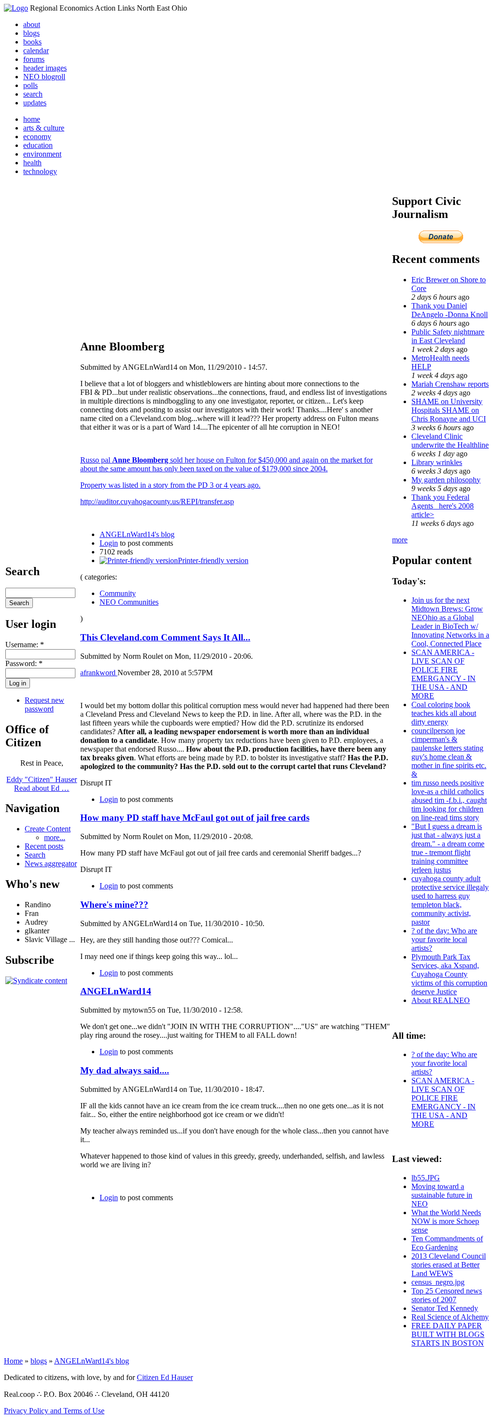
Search (35, 855)
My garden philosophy (445, 480)
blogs (31, 33)
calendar (36, 50)
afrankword (98, 672)
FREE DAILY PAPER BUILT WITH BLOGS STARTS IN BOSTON (447, 1334)
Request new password (44, 704)
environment (42, 154)
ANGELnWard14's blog (137, 534)
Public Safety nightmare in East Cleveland (447, 336)
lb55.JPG (425, 1178)
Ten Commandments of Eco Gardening (447, 1242)
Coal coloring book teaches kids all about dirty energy (443, 713)
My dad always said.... (124, 1070)
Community (118, 593)
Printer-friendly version (213, 560)
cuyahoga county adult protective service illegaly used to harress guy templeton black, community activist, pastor (450, 900)
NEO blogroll (44, 77)
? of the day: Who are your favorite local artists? (444, 939)
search (33, 94)
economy (37, 136)
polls (30, 85)
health (32, 163)
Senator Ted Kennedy (444, 1308)
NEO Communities (129, 602)
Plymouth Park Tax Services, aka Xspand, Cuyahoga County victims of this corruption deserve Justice (449, 974)
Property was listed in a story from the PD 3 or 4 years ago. (170, 485)
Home (13, 1361)
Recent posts (44, 846)
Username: (24, 644)
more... (54, 837)
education (38, 145)
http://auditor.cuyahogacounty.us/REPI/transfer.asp (157, 501)
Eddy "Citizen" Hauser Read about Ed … (41, 783)
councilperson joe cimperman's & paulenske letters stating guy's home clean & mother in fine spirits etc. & (448, 752)
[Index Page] (16, 8)
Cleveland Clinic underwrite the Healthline (450, 440)
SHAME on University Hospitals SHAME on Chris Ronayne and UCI (448, 410)
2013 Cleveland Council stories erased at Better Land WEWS (448, 1265)
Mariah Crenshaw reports (450, 384)
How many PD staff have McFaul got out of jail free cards (194, 818)
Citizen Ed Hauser (165, 1377)
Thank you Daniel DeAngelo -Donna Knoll (449, 310)
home (31, 119)
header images (45, 68)
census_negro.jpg (438, 1282)
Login (109, 543)
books (32, 42)
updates (34, 103)
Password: (24, 663)
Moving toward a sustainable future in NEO (441, 1195)
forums (33, 59)
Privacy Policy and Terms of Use (54, 1411)
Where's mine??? (114, 905)
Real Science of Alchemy (450, 1317)
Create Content (48, 829)
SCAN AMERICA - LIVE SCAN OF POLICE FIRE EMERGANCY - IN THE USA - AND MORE (443, 674)
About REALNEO (440, 1000)
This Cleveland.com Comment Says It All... (165, 637)
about (31, 24)
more (400, 540)
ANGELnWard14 (115, 991)
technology (40, 171)
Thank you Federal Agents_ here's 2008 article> (442, 506)
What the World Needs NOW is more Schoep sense (446, 1221)
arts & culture (43, 128)
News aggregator (51, 863)
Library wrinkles (436, 462)
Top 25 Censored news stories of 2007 (446, 1295)
